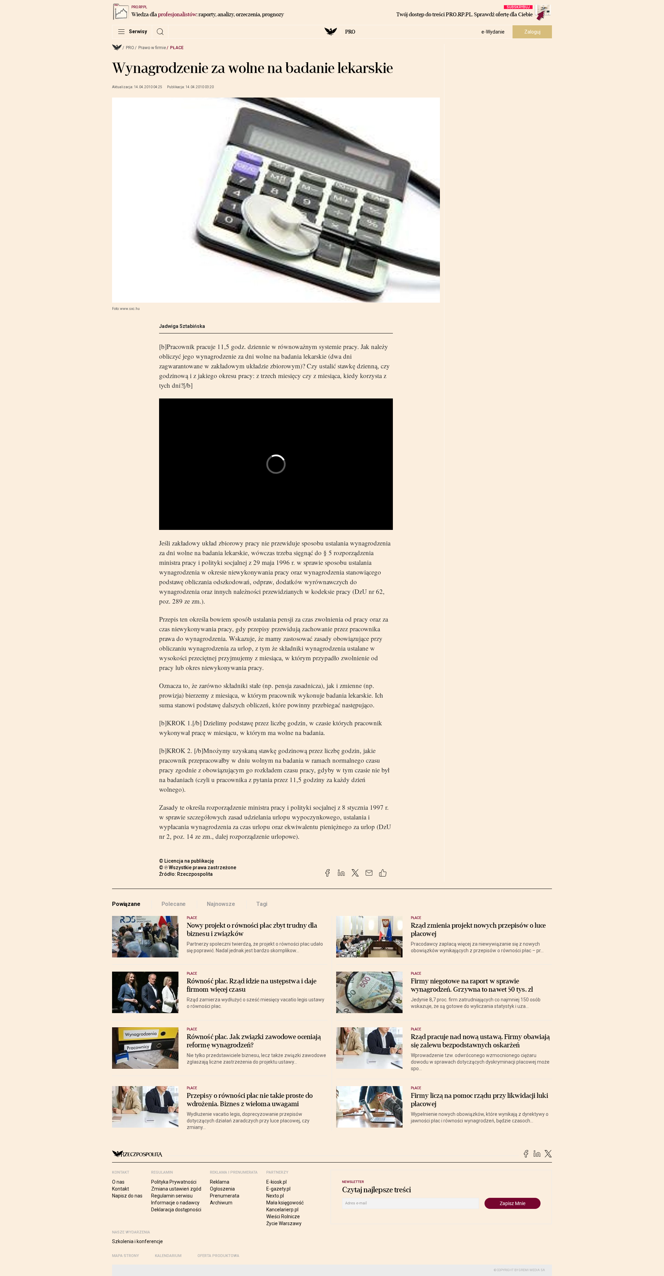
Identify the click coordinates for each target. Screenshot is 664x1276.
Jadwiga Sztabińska (182, 326)
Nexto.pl (275, 1196)
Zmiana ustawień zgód (176, 1189)
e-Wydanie (493, 32)
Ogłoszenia (222, 1189)
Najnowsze (221, 904)
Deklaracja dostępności (176, 1209)
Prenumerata (224, 1196)
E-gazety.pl (278, 1189)
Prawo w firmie (152, 47)
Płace (177, 47)
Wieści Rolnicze (283, 1216)
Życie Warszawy (284, 1223)
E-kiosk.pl (276, 1182)
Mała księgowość (285, 1202)
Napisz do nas (127, 1196)
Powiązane (126, 904)
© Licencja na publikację (186, 861)
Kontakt (120, 1189)
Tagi (261, 904)
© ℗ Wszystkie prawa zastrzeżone (197, 867)
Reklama (219, 1182)
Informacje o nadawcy (175, 1202)
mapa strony (125, 1256)
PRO (350, 31)
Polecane (174, 904)
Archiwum (221, 1202)
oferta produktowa (218, 1256)
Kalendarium (168, 1256)
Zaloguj (532, 32)
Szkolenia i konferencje (137, 1241)
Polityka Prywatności (173, 1182)
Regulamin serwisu (172, 1196)
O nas (118, 1182)
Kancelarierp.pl (282, 1209)
